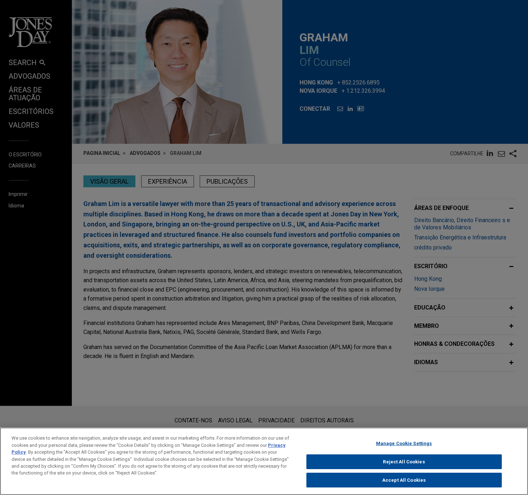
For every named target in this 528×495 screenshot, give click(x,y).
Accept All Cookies (404, 480)
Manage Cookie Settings (404, 443)
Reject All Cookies (404, 461)
